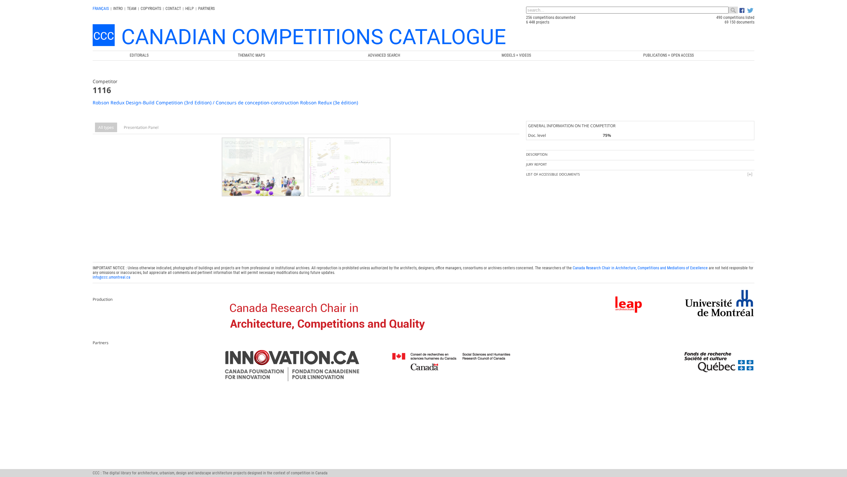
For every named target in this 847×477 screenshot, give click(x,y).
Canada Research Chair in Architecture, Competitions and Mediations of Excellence (640, 268)
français (101, 8)
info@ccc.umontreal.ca (111, 277)
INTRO (118, 8)
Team (131, 8)
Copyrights (151, 8)
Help (189, 8)
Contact (173, 8)
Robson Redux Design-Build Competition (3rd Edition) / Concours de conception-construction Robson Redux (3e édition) (225, 102)
